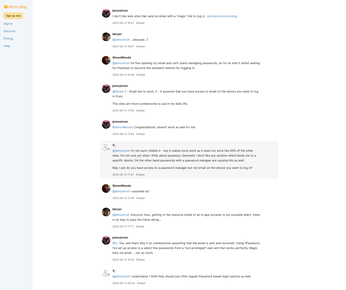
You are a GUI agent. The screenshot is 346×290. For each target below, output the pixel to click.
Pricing (8, 38)
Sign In (8, 23)
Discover (10, 31)
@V (115, 243)
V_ (114, 145)
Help (7, 46)
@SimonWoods (122, 127)
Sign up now (13, 15)
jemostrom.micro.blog (222, 16)
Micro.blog (18, 7)
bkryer (117, 34)
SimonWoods (121, 57)
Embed (140, 22)
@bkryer (118, 91)
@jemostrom (121, 39)
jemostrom (120, 10)
